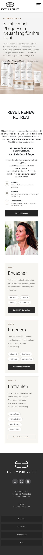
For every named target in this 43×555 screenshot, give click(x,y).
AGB (21, 543)
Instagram (21, 481)
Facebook (15, 481)
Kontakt (21, 519)
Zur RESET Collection (21, 310)
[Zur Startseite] (10, 6)
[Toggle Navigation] (38, 4)
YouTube (28, 481)
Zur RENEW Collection (21, 367)
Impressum (21, 527)
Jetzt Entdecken (21, 213)
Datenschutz (22, 535)
